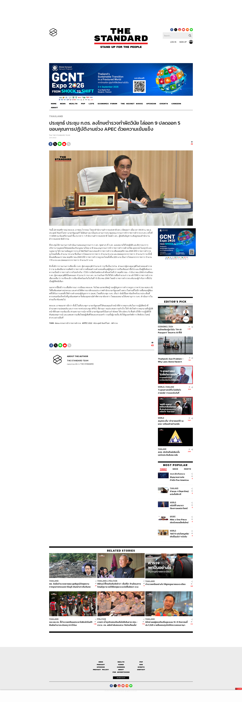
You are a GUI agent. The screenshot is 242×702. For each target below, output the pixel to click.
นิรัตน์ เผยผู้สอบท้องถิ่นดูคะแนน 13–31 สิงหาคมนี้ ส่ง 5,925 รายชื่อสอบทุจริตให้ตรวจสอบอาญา (166, 623)
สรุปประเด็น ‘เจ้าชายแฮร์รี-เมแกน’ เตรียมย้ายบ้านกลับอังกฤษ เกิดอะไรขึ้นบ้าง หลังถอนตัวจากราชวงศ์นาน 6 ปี (171, 422)
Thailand (56, 116)
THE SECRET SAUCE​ (132, 104)
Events (141, 667)
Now (141, 664)
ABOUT (54, 108)
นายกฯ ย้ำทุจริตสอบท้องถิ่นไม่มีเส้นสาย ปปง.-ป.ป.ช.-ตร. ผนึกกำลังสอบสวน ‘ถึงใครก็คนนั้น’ (117, 623)
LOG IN (173, 42)
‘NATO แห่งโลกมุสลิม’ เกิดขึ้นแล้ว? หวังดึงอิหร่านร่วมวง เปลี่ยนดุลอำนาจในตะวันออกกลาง (179, 535)
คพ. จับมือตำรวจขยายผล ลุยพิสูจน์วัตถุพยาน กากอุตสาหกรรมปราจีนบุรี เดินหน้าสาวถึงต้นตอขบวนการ (70, 585)
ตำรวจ (115, 323)
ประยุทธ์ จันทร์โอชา (102, 323)
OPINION (151, 104)
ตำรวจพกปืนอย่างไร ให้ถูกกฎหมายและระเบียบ (165, 584)
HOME (53, 104)
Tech (171, 326)
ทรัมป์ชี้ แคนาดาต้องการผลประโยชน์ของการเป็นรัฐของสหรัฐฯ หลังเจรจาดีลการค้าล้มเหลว (179, 507)
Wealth (121, 662)
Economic (162, 326)
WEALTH (73, 104)
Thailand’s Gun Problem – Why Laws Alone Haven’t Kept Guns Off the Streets (171, 360)
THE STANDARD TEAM (61, 135)
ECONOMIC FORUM (107, 104)
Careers (121, 667)
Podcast (101, 664)
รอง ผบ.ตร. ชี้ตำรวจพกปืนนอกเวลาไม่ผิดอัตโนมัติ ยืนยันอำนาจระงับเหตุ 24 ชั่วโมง (70, 623)
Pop (141, 662)
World (161, 387)
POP (83, 104)
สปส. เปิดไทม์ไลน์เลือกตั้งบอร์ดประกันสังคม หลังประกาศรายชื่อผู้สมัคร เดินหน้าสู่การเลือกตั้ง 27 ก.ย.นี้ (169, 453)
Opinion (101, 667)
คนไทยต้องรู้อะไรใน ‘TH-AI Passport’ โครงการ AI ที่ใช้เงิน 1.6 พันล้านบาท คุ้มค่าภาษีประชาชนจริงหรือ (170, 331)
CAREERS (176, 104)
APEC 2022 (87, 323)
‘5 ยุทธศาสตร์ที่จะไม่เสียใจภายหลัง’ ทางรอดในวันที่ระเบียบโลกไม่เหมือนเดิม (169, 391)
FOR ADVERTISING (121, 672)
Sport (173, 517)
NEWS (63, 104)
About (121, 669)
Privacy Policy (101, 669)
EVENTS (164, 104)
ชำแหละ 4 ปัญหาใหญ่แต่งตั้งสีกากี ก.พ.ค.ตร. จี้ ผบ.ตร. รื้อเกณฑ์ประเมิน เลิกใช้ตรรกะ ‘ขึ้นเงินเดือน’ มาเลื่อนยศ (179, 493)
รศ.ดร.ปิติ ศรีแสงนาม (177, 474)
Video (121, 664)
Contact (141, 669)
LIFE (91, 104)
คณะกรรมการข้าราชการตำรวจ (68, 323)
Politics (113, 581)
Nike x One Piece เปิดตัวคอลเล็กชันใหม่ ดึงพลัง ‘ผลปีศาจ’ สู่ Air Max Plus (179, 521)
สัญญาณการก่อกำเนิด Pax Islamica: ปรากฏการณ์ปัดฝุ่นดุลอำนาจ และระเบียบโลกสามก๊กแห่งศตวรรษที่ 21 (179, 478)
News (101, 662)
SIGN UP (183, 42)
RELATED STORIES (121, 550)
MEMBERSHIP (121, 678)
